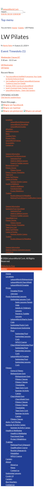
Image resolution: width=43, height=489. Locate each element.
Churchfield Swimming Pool (22, 345)
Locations (9, 120)
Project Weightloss (17, 191)
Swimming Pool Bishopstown (16, 156)
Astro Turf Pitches (12, 177)
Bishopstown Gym (12, 165)
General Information (13, 154)
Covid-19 (9, 476)
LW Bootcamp (7, 65)
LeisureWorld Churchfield (19, 124)
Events (21, 27)
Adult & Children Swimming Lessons (18, 250)
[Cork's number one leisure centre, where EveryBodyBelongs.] (10, 9)
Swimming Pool (16, 158)
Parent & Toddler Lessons (19, 163)
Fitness (9, 368)
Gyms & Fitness (17, 370)
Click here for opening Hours (11, 97)
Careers (9, 459)
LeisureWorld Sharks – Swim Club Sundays (20, 90)
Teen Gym (9, 175)
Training (8, 193)
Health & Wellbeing (12, 184)
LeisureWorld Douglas (18, 127)
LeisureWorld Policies (13, 141)
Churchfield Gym (11, 218)
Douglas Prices (17, 291)
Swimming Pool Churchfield (15, 209)
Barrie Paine (7, 45)
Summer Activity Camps (19, 182)
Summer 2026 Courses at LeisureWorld (19, 86)
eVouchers (9, 129)
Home (14, 27)
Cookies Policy (11, 136)
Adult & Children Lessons (19, 161)
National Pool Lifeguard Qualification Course (26, 198)
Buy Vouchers (11, 482)
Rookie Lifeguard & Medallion (21, 196)
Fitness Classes (11, 168)
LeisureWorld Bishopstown (20, 122)
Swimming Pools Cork (20, 325)
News (8, 134)
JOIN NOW (17, 14)
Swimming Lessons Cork (20, 299)
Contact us (9, 145)
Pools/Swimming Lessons (16, 296)
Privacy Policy (10, 138)
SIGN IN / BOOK (6, 14)
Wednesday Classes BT (10, 57)
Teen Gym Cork (11, 227)
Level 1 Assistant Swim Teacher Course (19, 88)
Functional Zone (16, 189)
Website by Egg (8, 266)
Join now (14, 293)
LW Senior (5, 68)
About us (14, 465)
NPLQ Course (21, 342)
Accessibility (10, 143)
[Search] (24, 12)
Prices (8, 288)
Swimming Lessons (12, 131)
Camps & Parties (11, 179)
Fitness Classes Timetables (15, 172)
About (8, 462)
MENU (4, 269)
